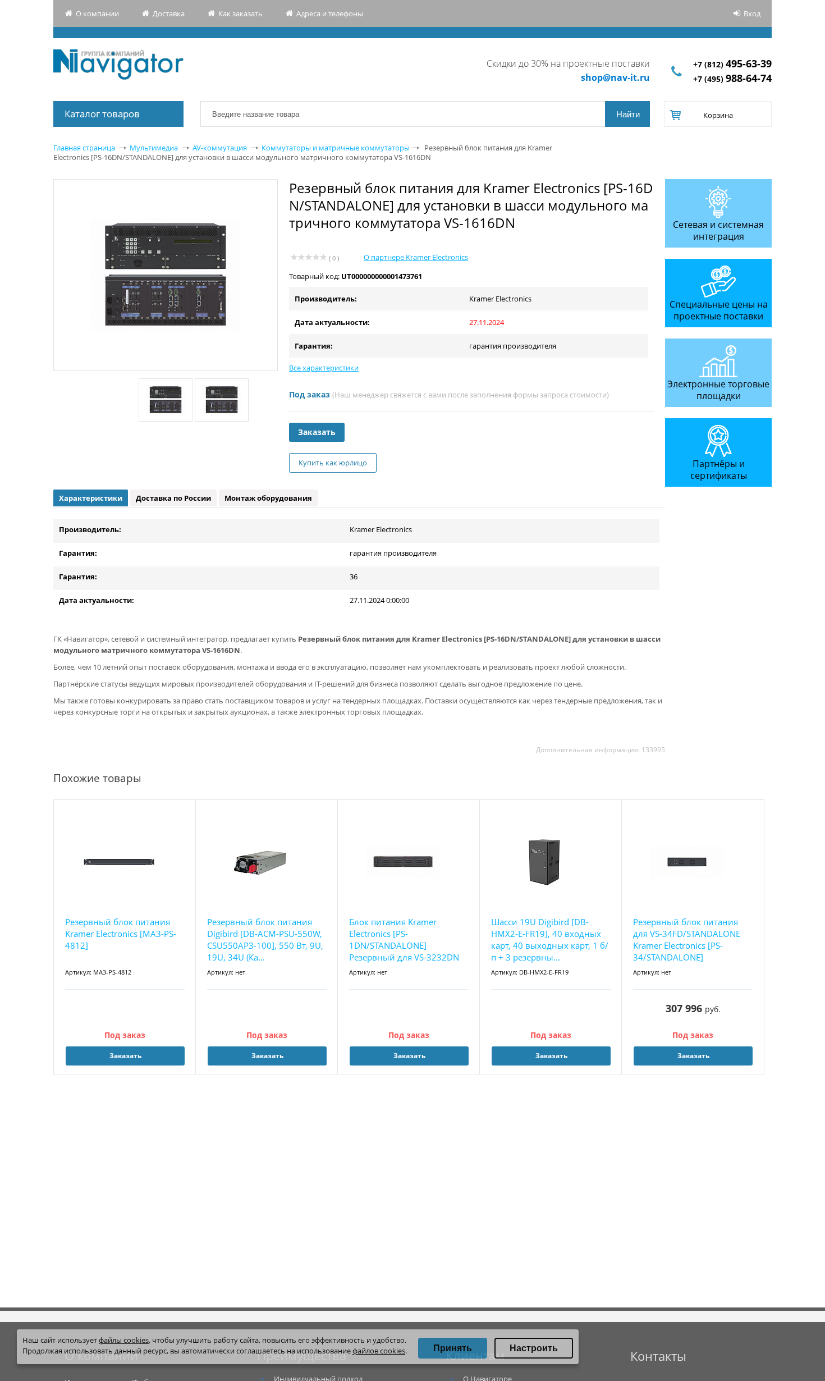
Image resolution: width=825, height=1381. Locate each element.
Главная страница (84, 148)
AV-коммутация (219, 148)
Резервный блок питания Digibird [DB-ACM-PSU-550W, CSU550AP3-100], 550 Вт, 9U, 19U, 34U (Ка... (265, 939)
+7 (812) (732, 64)
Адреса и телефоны (329, 13)
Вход (752, 13)
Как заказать (240, 13)
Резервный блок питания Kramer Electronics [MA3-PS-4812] (120, 933)
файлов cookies (378, 1351)
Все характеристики (324, 368)
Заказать (317, 432)
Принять (452, 1348)
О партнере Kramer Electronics (416, 257)
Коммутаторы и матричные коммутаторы (336, 148)
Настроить (534, 1348)
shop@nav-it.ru (615, 77)
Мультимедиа (154, 148)
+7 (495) (732, 79)
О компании (97, 13)
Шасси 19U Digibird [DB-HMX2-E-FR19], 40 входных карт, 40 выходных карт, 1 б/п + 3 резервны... (549, 939)
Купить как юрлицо (333, 463)
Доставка (169, 13)
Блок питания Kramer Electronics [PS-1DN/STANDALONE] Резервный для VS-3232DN (404, 939)
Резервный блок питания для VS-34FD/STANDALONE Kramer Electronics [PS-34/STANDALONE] (686, 939)
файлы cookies (124, 1340)
